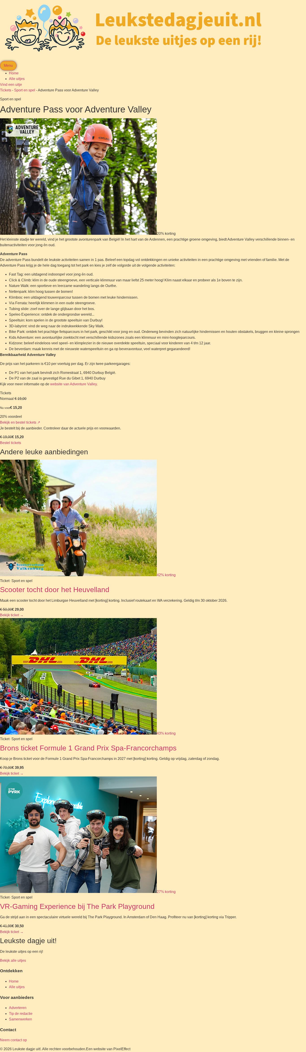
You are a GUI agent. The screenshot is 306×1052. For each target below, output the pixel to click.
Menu (8, 65)
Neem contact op (13, 1040)
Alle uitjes (17, 79)
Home (14, 73)
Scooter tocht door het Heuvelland (54, 590)
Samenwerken (20, 1019)
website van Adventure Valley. (74, 384)
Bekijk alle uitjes (13, 960)
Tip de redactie (20, 1013)
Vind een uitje (11, 84)
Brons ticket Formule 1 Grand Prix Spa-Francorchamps (88, 748)
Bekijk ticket (12, 615)
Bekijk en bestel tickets (20, 422)
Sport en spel (24, 90)
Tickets (5, 90)
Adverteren (17, 1008)
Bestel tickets (10, 443)
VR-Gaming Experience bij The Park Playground (77, 906)
